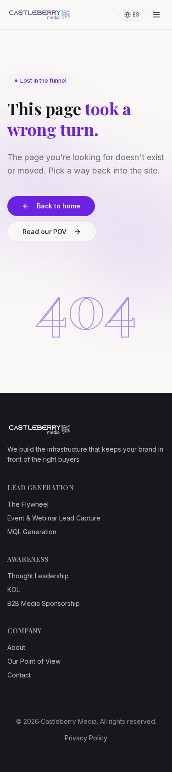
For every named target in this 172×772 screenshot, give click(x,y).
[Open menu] (156, 14)
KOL (13, 589)
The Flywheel (28, 504)
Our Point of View (34, 661)
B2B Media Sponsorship (43, 603)
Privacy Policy (86, 738)
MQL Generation (31, 532)
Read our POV (44, 231)
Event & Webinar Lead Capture (53, 518)
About (16, 647)
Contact (19, 675)
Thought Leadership (38, 576)
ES (136, 14)
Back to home (58, 206)
